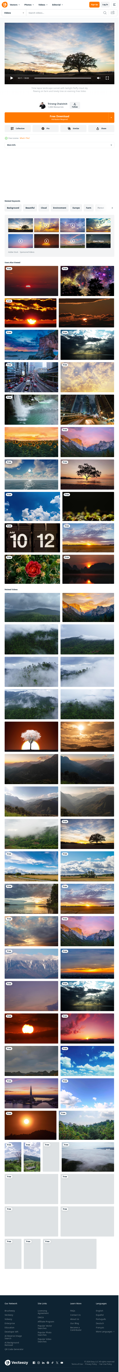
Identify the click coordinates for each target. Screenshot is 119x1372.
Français (98, 1326)
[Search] (105, 12)
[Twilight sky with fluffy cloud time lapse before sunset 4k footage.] (31, 1188)
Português (99, 1317)
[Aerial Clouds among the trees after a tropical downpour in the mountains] (87, 703)
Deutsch (98, 1322)
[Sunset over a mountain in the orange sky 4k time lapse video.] (30, 1124)
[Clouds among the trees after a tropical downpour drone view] (31, 671)
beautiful (30, 206)
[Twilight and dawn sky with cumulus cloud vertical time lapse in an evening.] (51, 1155)
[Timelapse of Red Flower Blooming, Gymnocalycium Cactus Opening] (32, 568)
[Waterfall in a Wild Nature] (31, 408)
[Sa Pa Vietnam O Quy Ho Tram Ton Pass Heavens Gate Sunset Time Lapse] (31, 768)
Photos (27, 4)
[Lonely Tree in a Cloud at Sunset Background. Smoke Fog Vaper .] (31, 735)
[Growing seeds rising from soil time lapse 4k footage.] (88, 505)
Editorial (56, 4)
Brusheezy (10, 1309)
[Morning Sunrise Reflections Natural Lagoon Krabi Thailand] (88, 568)
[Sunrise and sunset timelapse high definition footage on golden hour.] (31, 280)
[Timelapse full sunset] (30, 311)
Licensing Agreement (42, 1310)
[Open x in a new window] (57, 1364)
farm (88, 206)
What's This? (25, 138)
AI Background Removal (12, 1342)
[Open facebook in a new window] (34, 1364)
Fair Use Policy (106, 1364)
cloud (44, 206)
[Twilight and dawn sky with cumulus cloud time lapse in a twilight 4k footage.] (31, 995)
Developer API (11, 1330)
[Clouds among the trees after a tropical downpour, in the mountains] (31, 638)
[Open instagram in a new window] (38, 1364)
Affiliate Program (45, 1320)
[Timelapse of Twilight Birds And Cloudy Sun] (86, 311)
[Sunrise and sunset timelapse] (87, 1188)
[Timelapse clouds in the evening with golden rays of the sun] (31, 930)
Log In (105, 4)
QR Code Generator (10, 1349)
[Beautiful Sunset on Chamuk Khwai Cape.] (31, 344)
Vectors (13, 4)
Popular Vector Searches (44, 1325)
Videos (41, 4)
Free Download (59, 118)
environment (59, 206)
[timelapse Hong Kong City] (31, 376)
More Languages (102, 1330)
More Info (11, 144)
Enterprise (10, 1322)
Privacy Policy (91, 1364)
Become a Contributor (74, 1327)
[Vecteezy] (5, 5)
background (13, 206)
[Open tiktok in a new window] (52, 1364)
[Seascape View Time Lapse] (87, 344)
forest (101, 206)
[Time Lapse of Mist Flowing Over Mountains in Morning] (31, 833)
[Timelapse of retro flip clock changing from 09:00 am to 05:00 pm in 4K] (32, 536)
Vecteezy (9, 1313)
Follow (75, 107)
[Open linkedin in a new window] (43, 1364)
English (97, 1309)
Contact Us (74, 1313)
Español (97, 1313)
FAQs (71, 1309)
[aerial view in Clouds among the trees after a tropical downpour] (87, 671)
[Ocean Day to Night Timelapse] (31, 473)
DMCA (40, 1316)
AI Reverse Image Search (13, 1335)
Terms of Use (77, 1364)
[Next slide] (107, 206)
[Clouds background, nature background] (87, 1092)
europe (76, 206)
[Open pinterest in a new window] (48, 1364)
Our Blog (73, 1322)
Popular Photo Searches (44, 1332)
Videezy (8, 1317)
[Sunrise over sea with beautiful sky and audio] (87, 473)
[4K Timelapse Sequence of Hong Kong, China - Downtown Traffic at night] (87, 408)
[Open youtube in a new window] (62, 1364)
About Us (73, 1317)
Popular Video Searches (44, 1339)
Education (9, 1326)
